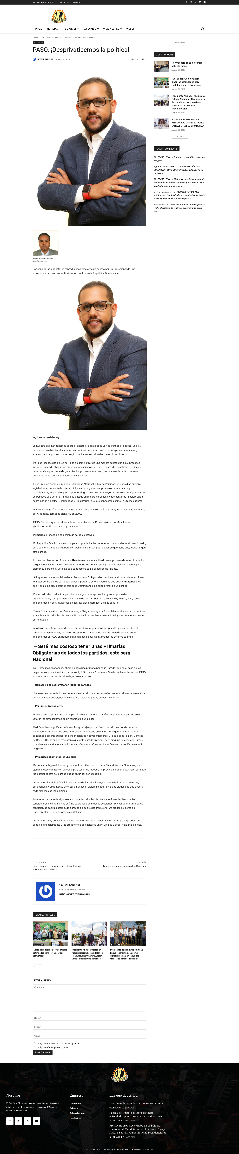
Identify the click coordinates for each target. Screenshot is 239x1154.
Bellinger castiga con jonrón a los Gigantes (123, 866)
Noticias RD (57, 37)
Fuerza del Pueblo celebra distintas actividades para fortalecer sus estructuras (50, 953)
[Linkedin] (77, 67)
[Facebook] (186, 2)
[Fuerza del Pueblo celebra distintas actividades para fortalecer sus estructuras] (50, 933)
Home (35, 37)
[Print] (122, 67)
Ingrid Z (157, 166)
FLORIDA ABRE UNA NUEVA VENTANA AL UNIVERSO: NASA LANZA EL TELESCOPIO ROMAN (188, 122)
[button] (202, 29)
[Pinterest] (70, 67)
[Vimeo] (200, 2)
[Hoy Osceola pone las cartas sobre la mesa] (161, 66)
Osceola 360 (115, 1108)
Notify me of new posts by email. (53, 1047)
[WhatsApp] (92, 67)
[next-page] (40, 967)
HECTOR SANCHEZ (45, 59)
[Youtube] (204, 2)
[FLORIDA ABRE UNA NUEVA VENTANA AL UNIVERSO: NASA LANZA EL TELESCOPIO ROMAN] (161, 123)
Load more (179, 136)
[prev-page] (35, 967)
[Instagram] (191, 2)
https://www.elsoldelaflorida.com (73, 889)
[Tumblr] (85, 67)
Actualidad (45, 37)
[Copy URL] (115, 67)
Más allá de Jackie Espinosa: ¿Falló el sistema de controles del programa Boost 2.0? (179, 208)
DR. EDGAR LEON (162, 157)
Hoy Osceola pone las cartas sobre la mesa (136, 1103)
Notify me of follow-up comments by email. (58, 1043)
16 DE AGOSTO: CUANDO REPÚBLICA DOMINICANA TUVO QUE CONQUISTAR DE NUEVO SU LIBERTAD (178, 170)
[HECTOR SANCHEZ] (35, 59)
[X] (195, 2)
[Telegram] (100, 67)
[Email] (107, 67)
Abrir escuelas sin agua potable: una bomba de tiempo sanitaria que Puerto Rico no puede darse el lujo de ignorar (179, 182)
